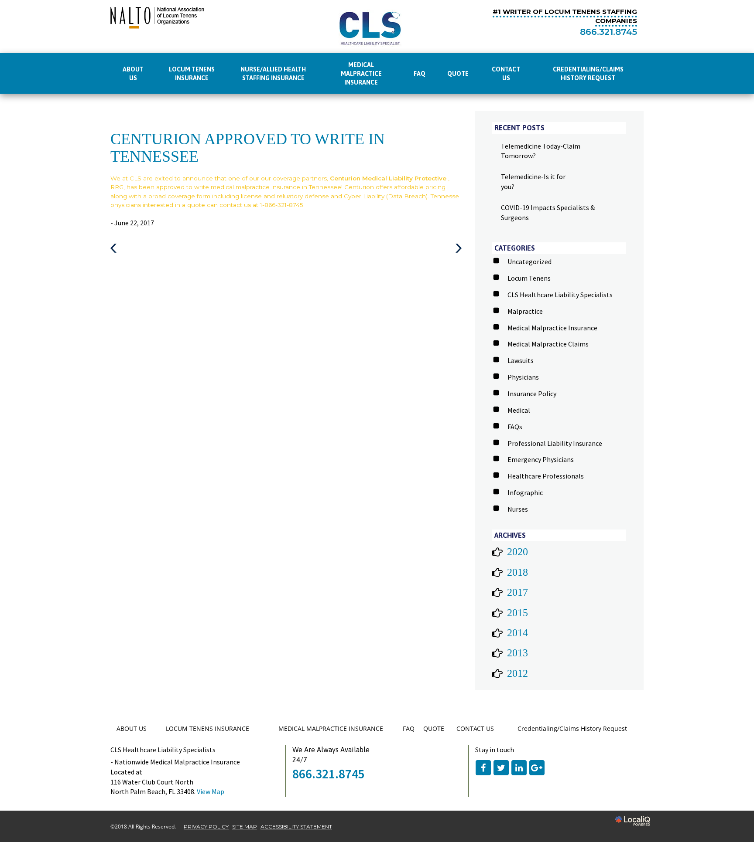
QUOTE (458, 73)
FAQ (419, 73)
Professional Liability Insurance (554, 443)
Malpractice (525, 311)
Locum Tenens (529, 278)
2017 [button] (517, 592)
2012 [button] (517, 673)
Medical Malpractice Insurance (552, 327)
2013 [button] (517, 653)
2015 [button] (517, 612)
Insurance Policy (531, 393)
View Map (210, 791)
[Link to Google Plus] (537, 767)
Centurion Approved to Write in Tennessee (247, 147)
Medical (518, 410)
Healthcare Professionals (545, 476)
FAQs (514, 426)
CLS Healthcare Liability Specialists (560, 294)
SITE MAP (244, 826)
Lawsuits (520, 360)
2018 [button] (517, 572)
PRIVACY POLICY (206, 826)
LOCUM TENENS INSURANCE (192, 73)
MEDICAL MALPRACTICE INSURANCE (361, 73)
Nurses (517, 509)
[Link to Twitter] (501, 767)
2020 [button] (517, 551)
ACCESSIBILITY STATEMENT (296, 826)
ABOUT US (133, 73)
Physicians (523, 377)
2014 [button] (517, 632)
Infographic (525, 492)
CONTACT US (506, 73)
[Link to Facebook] (483, 767)
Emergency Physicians (540, 459)
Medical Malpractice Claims (548, 344)
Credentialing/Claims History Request (588, 73)
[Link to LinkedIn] (519, 767)
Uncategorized (529, 261)
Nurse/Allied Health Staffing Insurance (273, 73)
